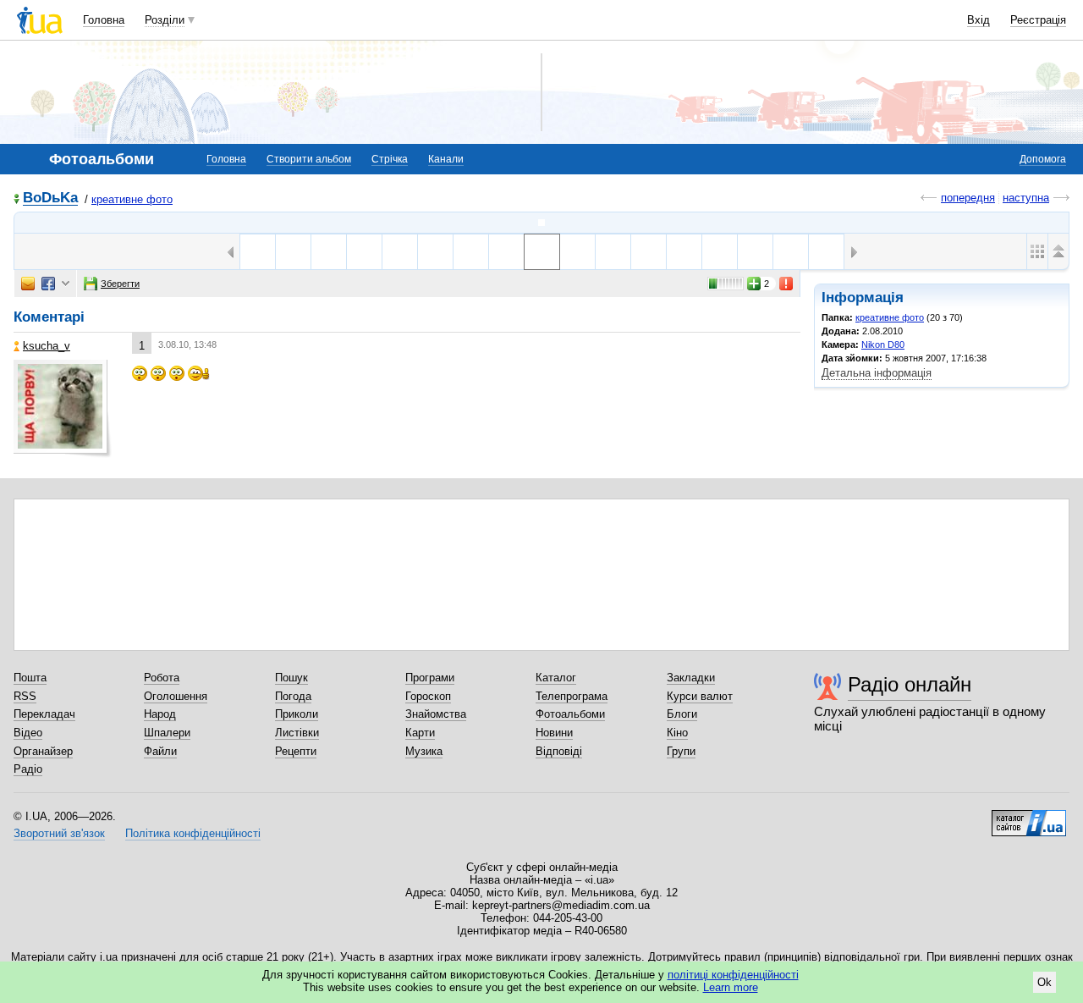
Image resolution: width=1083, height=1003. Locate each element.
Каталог (556, 677)
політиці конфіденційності (733, 974)
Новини (554, 732)
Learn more (730, 987)
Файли (160, 751)
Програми (429, 677)
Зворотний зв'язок (59, 833)
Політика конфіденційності (193, 833)
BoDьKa (50, 198)
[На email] (28, 283)
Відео (28, 732)
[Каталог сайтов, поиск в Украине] (1029, 817)
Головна (103, 20)
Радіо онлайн (909, 684)
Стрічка (389, 159)
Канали (446, 159)
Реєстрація (1038, 20)
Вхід (978, 20)
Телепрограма (571, 696)
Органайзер (43, 751)
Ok (1044, 982)
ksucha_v (46, 345)
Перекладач (44, 714)
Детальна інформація (877, 372)
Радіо (28, 769)
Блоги (682, 714)
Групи (681, 751)
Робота (161, 677)
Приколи (296, 714)
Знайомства (435, 714)
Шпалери (167, 732)
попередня (968, 197)
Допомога (1043, 159)
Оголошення (175, 696)
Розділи (164, 20)
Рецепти (295, 751)
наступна (1026, 197)
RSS (25, 696)
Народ (160, 714)
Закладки (691, 677)
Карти (420, 732)
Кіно (677, 732)
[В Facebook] (48, 283)
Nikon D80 (882, 344)
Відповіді (559, 751)
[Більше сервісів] (65, 284)
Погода (293, 696)
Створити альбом (309, 159)
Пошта (30, 677)
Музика (424, 751)
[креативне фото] (541, 222)
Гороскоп (428, 696)
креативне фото (132, 199)
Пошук (291, 677)
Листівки (297, 732)
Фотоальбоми (570, 714)
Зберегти (120, 283)
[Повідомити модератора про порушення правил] (787, 283)
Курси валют (700, 696)
